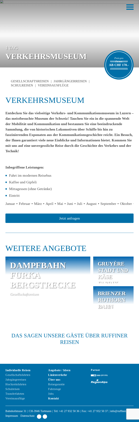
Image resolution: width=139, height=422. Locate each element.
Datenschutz (27, 415)
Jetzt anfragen (69, 218)
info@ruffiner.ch (119, 411)
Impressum (12, 415)
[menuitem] (26, 384)
